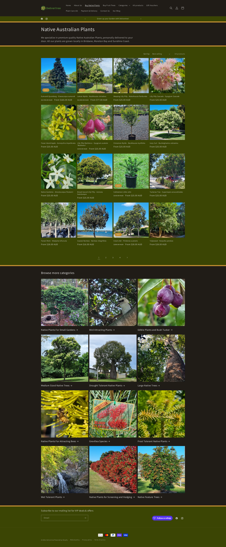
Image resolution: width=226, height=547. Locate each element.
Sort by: (146, 54)
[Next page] (127, 257)
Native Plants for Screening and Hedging (110, 497)
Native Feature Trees (148, 497)
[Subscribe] (85, 518)
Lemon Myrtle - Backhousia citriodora (91, 96)
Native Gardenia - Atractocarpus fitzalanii (57, 192)
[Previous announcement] (85, 18)
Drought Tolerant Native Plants (105, 385)
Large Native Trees (147, 385)
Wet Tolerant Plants (51, 497)
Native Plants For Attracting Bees (58, 441)
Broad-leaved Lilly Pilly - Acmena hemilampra (90, 193)
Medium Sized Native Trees (55, 385)
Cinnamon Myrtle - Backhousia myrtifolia (129, 143)
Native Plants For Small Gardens (58, 329)
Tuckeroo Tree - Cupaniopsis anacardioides (166, 192)
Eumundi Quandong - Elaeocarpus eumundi (58, 96)
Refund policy (75, 540)
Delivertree (50, 540)
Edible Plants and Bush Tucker (154, 329)
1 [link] (98, 257)
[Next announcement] (141, 18)
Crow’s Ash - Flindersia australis (126, 241)
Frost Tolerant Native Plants (152, 441)
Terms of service (99, 540)
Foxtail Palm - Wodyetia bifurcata (54, 241)
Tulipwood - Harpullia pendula (161, 241)
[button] (124, 5)
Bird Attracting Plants (100, 329)
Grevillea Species (98, 441)
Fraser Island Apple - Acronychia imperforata (58, 143)
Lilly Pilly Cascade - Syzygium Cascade (164, 96)
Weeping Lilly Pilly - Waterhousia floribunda (130, 96)
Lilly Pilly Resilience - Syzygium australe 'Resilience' (92, 144)
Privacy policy (87, 540)
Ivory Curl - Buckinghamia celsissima (164, 143)
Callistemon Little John (122, 192)
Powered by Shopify (61, 540)
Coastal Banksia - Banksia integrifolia (91, 241)
